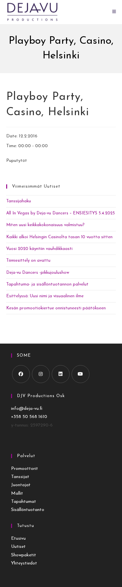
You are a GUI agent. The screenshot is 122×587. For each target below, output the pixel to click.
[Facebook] (21, 374)
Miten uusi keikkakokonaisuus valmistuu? (45, 225)
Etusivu (18, 538)
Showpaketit (23, 555)
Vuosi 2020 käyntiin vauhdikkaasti (39, 249)
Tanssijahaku (18, 201)
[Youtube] (80, 374)
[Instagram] (41, 374)
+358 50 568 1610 (29, 416)
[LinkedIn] (61, 374)
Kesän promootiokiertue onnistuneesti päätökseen (56, 308)
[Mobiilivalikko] (114, 12)
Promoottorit (24, 468)
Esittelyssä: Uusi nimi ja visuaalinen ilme (45, 296)
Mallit (17, 493)
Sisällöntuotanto (27, 509)
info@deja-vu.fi (26, 408)
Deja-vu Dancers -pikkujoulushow (37, 272)
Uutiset (18, 546)
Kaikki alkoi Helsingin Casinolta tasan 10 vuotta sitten (59, 237)
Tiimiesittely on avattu (28, 260)
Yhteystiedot (24, 563)
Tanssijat (20, 476)
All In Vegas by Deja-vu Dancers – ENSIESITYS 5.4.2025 (60, 213)
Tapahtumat (23, 501)
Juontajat (21, 485)
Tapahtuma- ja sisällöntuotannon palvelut (47, 284)
